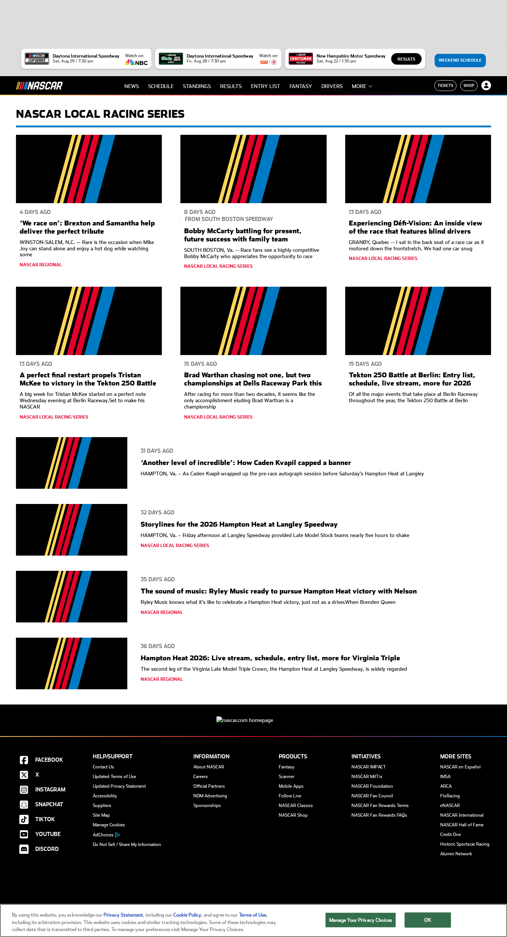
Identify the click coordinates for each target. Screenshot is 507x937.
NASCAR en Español (460, 767)
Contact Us (103, 767)
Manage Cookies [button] (109, 824)
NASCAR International (462, 815)
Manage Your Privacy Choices (360, 920)
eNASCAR (450, 805)
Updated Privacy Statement (119, 786)
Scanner (286, 776)
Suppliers (102, 805)
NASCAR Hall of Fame (462, 824)
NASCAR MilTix (366, 776)
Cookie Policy (187, 915)
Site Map (101, 815)
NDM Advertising (210, 795)
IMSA (445, 776)
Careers (200, 776)
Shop (469, 85)
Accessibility (105, 795)
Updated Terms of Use (114, 776)
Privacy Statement (123, 915)
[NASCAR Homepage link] (253, 714)
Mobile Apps (291, 786)
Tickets (445, 85)
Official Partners (209, 786)
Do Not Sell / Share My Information (127, 844)
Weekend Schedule (460, 60)
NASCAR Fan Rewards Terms (380, 805)
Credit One (450, 834)
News (131, 86)
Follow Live (290, 795)
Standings (197, 86)
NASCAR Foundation (372, 786)
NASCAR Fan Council (372, 795)
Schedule (161, 86)
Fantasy (301, 86)
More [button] (359, 86)
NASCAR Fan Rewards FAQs (379, 815)
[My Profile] (486, 85)
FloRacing (450, 795)
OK (427, 920)
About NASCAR (208, 767)
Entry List (265, 86)
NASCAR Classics (296, 805)
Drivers (332, 86)
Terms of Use (252, 915)
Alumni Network (456, 853)
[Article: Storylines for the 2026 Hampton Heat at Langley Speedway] (71, 531)
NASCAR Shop (293, 815)
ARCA (446, 786)
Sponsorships (207, 805)
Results (406, 59)
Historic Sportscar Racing (465, 844)
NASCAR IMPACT (368, 767)
